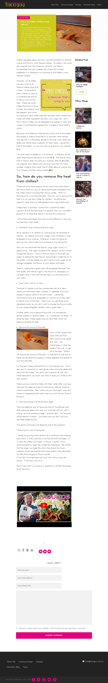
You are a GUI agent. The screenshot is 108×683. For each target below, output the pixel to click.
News (25, 667)
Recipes (39, 662)
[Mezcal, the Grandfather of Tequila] (83, 189)
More (81, 92)
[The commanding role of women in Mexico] (83, 163)
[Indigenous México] (83, 116)
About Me (11, 662)
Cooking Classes (26, 662)
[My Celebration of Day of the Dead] (83, 140)
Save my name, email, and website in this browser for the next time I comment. (52, 628)
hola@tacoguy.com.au (94, 661)
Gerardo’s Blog (13, 667)
